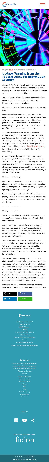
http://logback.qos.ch (35, 146)
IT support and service (25, 371)
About (24, 389)
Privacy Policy (24, 394)
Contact (24, 340)
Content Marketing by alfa (24, 342)
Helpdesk (24, 384)
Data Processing (24, 392)
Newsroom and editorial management (24, 363)
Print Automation (24, 379)
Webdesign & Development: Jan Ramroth (25, 459)
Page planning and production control (24, 368)
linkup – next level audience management (24, 345)
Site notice (24, 397)
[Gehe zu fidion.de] (24, 442)
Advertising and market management (24, 366)
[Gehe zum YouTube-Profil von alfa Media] (24, 420)
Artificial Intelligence (24, 376)
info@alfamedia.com (24, 335)
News (11, 70)
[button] (10, 294)
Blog (24, 386)
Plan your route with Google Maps (24, 337)
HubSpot (24, 374)
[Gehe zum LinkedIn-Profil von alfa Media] (16, 420)
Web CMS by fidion (24, 381)
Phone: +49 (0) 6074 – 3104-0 (24, 332)
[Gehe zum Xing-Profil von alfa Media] (33, 420)
